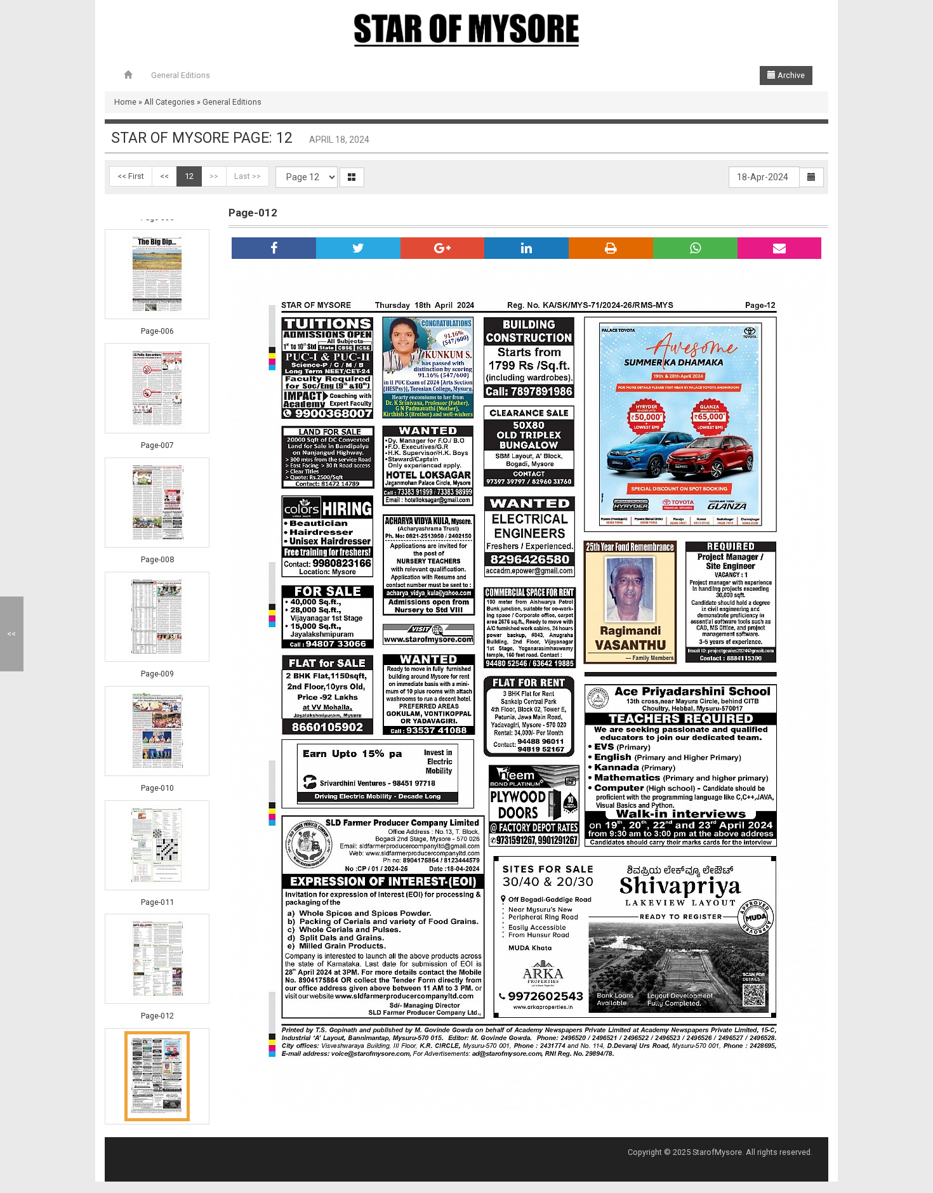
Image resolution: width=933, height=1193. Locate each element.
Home (125, 102)
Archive (790, 75)
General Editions (180, 75)
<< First (130, 176)
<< (164, 176)
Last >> (247, 176)
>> (213, 176)
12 (189, 176)
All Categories (169, 102)
